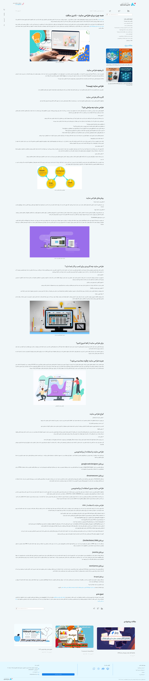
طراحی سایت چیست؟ (128, 21)
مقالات (143, 672)
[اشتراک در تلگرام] (110, 11)
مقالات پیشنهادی (129, 40)
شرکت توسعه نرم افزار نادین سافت (70, 587)
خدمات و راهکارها (141, 668)
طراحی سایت (101, 19)
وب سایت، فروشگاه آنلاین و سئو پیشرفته (86, 587)
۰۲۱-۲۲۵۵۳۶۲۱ (35, 672)
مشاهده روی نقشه (58, 674)
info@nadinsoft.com (34, 674)
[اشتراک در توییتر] (119, 11)
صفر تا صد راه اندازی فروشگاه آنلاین (96, 26)
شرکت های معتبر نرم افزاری (59, 597)
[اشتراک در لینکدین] (128, 11)
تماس (62, 587)
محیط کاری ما (141, 674)
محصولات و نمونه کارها (140, 670)
